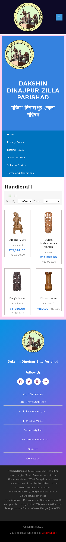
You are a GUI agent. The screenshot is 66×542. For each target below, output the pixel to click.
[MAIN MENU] (59, 17)
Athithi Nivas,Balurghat (33, 411)
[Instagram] (37, 381)
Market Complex (33, 420)
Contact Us (33, 458)
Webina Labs (49, 532)
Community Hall (33, 430)
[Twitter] (29, 381)
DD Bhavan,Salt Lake (33, 401)
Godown (33, 449)
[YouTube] (45, 381)
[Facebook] (20, 381)
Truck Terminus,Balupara (33, 439)
